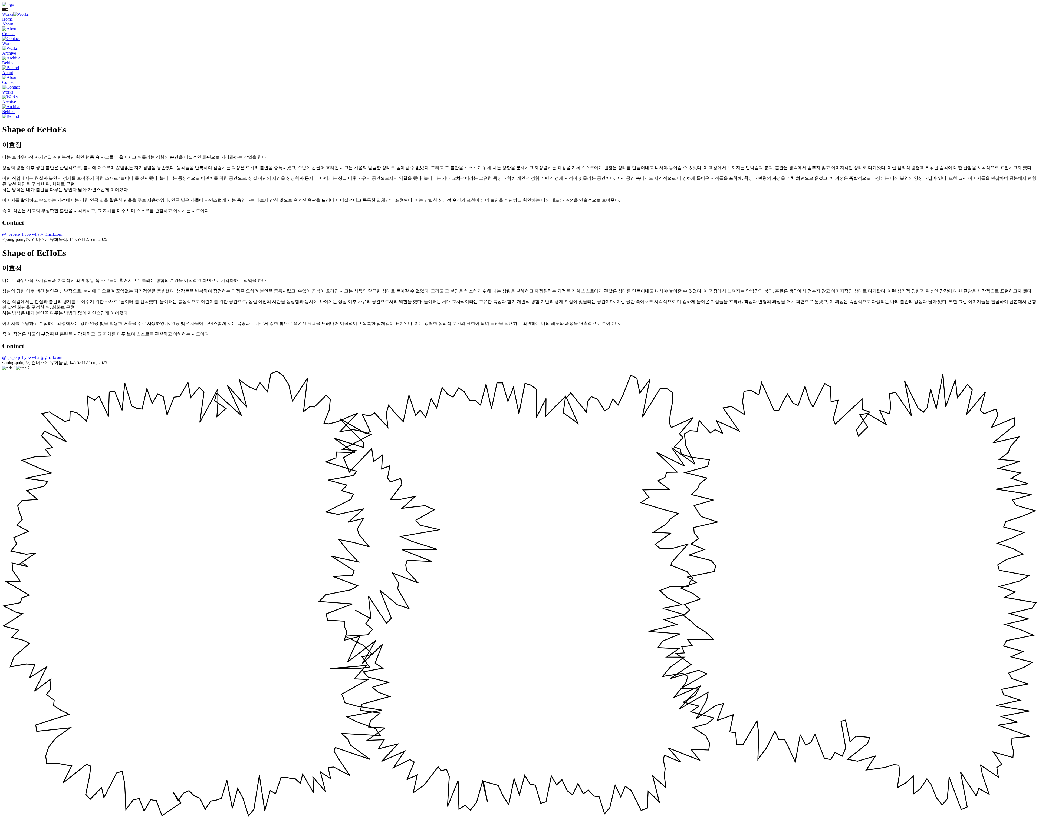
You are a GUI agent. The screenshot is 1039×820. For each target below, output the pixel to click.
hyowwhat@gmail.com (42, 234)
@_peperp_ (12, 234)
